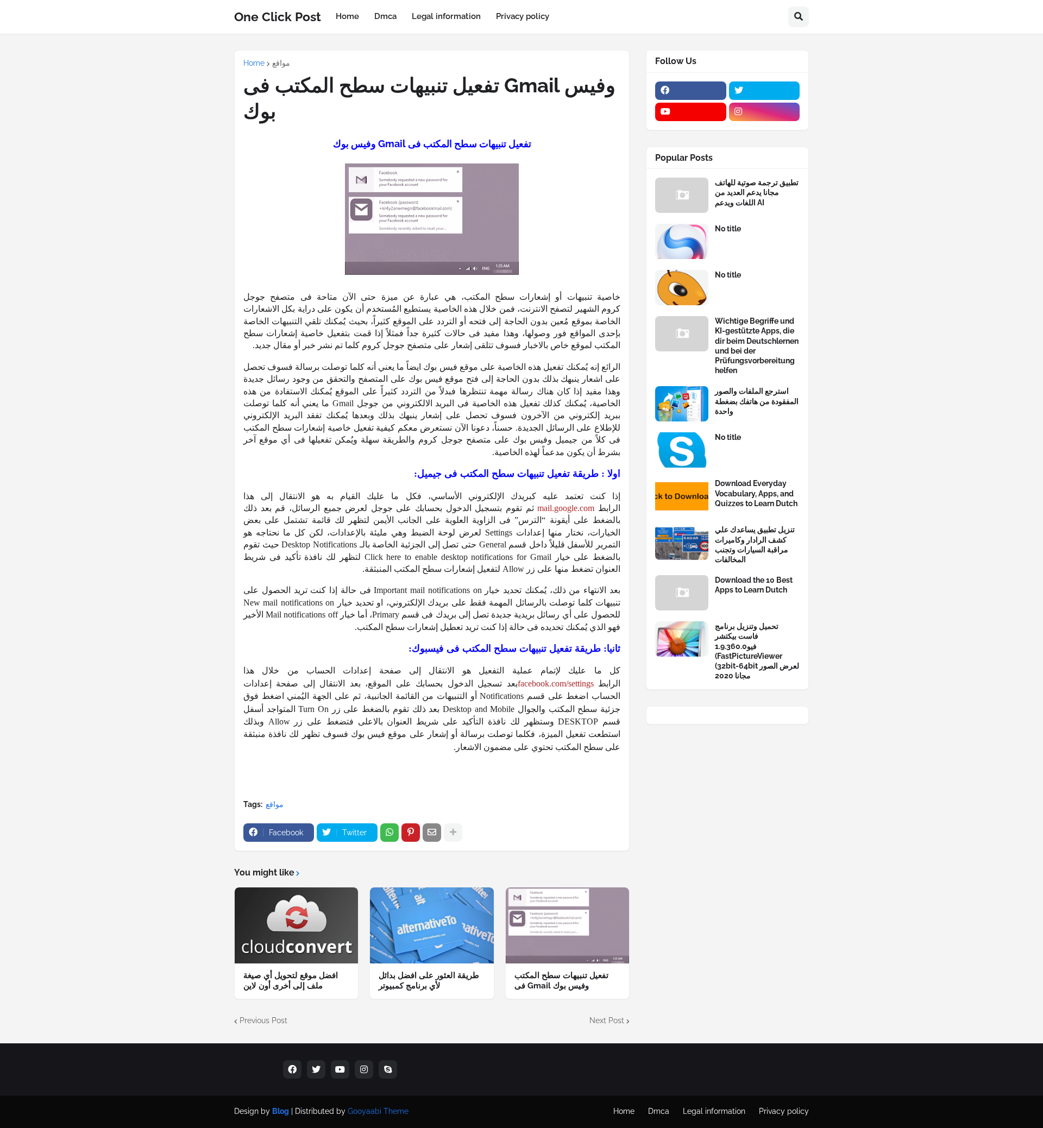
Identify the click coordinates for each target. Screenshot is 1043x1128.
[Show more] (453, 832)
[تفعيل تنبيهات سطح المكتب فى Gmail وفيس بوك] (567, 925)
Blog (280, 1111)
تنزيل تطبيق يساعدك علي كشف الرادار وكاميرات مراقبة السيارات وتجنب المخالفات (755, 544)
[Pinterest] (410, 832)
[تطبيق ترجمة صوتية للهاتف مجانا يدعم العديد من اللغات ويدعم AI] (681, 195)
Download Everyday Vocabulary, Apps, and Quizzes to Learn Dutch (756, 493)
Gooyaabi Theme (378, 1111)
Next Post (606, 1020)
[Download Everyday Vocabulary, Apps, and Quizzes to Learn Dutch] (681, 496)
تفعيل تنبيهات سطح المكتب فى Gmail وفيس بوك (561, 981)
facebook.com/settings (556, 683)
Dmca (658, 1111)
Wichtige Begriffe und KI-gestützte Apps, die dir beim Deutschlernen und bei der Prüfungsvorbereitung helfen (757, 346)
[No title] (681, 241)
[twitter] (764, 90)
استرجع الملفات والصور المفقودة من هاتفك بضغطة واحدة (757, 401)
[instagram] (764, 112)
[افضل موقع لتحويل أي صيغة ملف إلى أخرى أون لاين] (296, 925)
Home (254, 63)
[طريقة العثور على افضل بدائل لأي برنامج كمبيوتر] (431, 925)
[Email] (432, 832)
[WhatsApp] (389, 832)
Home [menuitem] (347, 16)
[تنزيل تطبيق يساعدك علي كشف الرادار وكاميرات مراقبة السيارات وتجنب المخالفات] (681, 542)
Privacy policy (784, 1111)
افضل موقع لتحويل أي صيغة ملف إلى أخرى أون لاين (290, 981)
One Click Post (277, 16)
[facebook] (690, 90)
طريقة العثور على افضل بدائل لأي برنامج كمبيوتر (429, 981)
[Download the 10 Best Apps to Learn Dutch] (681, 592)
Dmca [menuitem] (385, 16)
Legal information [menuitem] (446, 16)
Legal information (714, 1111)
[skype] (388, 1069)
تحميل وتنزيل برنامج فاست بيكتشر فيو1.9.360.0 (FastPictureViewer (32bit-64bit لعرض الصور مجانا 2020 (757, 651)
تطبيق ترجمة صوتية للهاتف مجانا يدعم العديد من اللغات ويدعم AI (757, 192)
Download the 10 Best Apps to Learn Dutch (754, 585)
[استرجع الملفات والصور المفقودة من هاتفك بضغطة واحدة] (681, 403)
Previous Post (263, 1020)
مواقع (281, 63)
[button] (798, 17)
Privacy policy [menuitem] (522, 16)
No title (728, 228)
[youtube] (690, 112)
